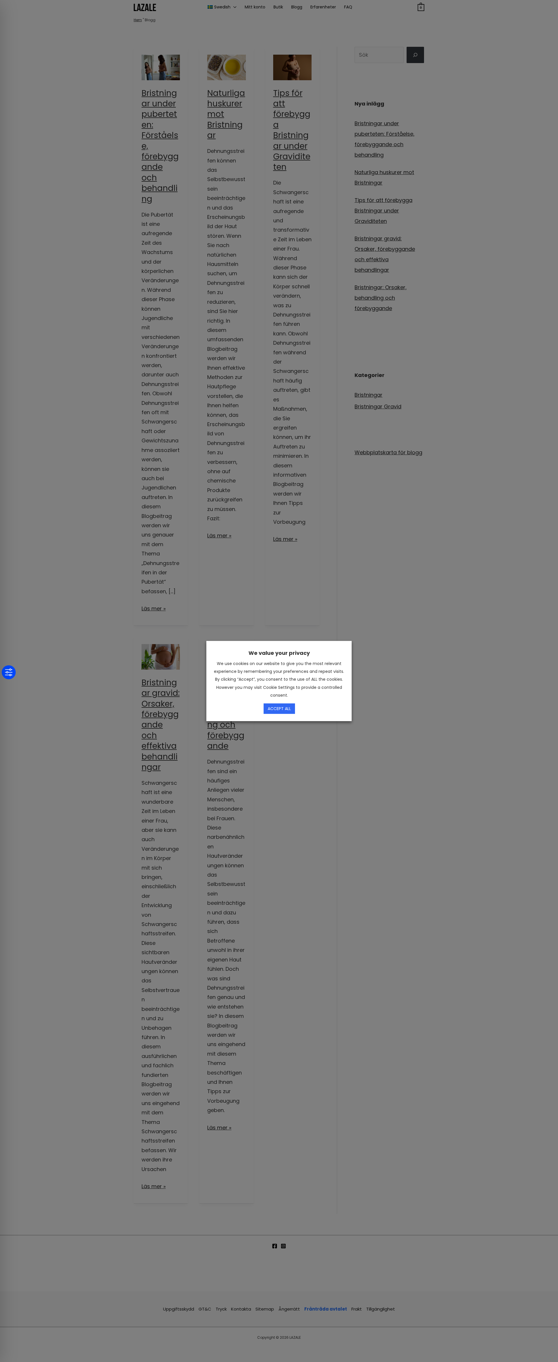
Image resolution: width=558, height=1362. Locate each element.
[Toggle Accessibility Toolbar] (8, 672)
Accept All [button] (279, 709)
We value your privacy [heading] (279, 653)
